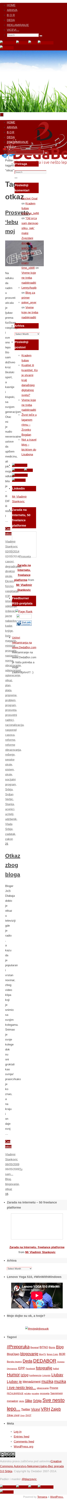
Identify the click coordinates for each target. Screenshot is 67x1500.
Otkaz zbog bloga (12, 865)
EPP (21, 1368)
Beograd (34, 1347)
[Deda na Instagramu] (45, 42)
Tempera (42, 1496)
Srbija (9, 789)
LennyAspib (28, 287)
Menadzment (32, 1381)
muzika (47, 1381)
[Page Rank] (24, 611)
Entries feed (21, 1436)
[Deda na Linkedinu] (7, 47)
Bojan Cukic (52, 1354)
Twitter (25, 1409)
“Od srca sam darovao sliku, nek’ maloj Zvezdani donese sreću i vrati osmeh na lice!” (29, 238)
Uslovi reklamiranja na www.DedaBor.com (24, 642)
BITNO (44, 1347)
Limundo (46, 1375)
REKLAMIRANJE (18, 25)
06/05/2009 (12, 1164)
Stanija (9, 804)
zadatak (10, 834)
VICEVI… (13, 30)
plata (8, 690)
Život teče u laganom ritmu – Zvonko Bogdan (29, 424)
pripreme (10, 695)
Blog (8, 1179)
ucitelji (9, 814)
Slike (28, 1401)
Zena (22, 1415)
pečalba (27, 1393)
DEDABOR (44, 1360)
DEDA (11, 20)
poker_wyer (28, 302)
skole (8, 774)
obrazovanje (43, 1388)
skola (21, 1401)
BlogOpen (13, 1354)
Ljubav (57, 1375)
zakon (9, 839)
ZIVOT (28, 1415)
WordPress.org (23, 1446)
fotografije (44, 1368)
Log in (17, 1431)
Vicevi (35, 1409)
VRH (45, 1409)
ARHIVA (12, 10)
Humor (13, 1374)
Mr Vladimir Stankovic (40, 1252)
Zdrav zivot (13, 1415)
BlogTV (42, 1354)
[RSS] (33, 42)
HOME (11, 5)
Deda (27, 1361)
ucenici (9, 809)
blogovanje (12, 1184)
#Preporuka (18, 1346)
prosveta (10, 710)
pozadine (35, 1393)
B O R (11, 15)
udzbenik (11, 819)
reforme (10, 740)
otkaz (8, 680)
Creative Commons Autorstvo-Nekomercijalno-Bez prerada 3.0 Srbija (32, 1466)
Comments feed (24, 1441)
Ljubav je (14, 1381)
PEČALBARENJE (15, 1393)
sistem (9, 769)
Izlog (25, 1375)
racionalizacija (14, 725)
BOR (62, 1354)
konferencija (35, 1375)
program (10, 705)
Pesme (54, 1387)
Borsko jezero (14, 1361)
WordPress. (57, 1496)
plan (7, 685)
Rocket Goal (29, 198)
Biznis (52, 1347)
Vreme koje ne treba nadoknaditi (28, 277)
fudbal (56, 1368)
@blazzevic (29, 1479)
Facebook (30, 1368)
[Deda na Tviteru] (22, 42)
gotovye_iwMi (30, 213)
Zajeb (56, 1409)
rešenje (10, 754)
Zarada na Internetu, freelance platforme (36, 1247)
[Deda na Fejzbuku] (8, 42)
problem (10, 700)
